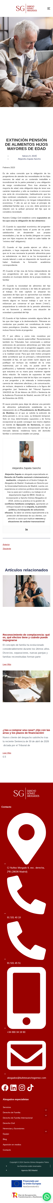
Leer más (7, 664)
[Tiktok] (30, 1087)
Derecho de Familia (11, 1112)
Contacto (7, 1150)
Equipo (6, 1134)
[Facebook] (4, 1087)
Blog (5, 1139)
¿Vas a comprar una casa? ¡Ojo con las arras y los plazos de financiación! (26, 731)
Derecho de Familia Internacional (18, 1118)
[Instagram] (21, 1087)
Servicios (7, 1107)
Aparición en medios (12, 1144)
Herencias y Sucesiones (13, 1128)
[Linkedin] (26, 529)
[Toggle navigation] (42, 8)
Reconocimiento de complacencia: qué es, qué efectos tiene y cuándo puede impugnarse (26, 637)
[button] (46, 1110)
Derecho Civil (9, 1123)
